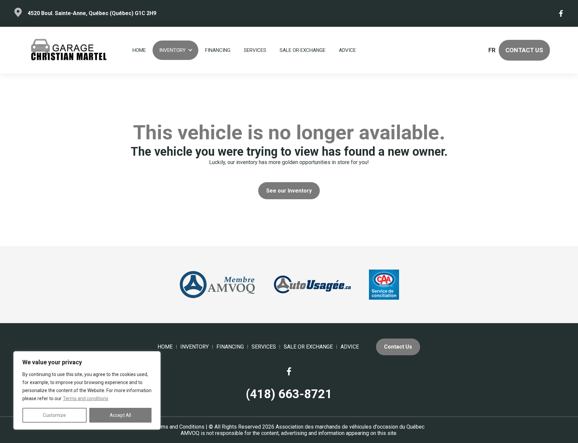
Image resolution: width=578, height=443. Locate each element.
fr (491, 50)
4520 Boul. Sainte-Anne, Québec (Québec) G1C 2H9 (92, 13)
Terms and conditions (85, 398)
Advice (347, 50)
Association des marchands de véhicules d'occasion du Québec (350, 427)
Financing (217, 50)
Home (139, 50)
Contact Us (524, 50)
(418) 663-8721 (289, 394)
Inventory (172, 50)
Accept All (120, 415)
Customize (54, 415)
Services (255, 50)
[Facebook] (561, 13)
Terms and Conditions (179, 427)
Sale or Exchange (302, 50)
